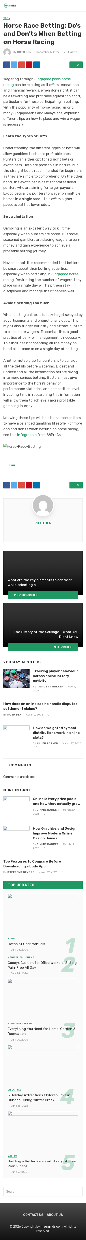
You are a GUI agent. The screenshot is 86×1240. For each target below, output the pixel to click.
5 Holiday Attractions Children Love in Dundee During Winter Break (39, 1097)
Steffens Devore (20, 872)
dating (12, 1156)
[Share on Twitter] (14, 64)
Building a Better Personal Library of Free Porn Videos (42, 1163)
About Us (55, 1215)
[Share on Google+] (21, 64)
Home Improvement (21, 1023)
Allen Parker (47, 743)
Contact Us (33, 1215)
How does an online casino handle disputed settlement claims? (40, 706)
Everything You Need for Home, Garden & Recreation (42, 1031)
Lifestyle (14, 1090)
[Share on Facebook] (6, 64)
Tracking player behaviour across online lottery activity (55, 676)
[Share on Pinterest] (29, 64)
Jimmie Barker (48, 809)
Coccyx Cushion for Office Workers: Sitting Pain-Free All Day (42, 965)
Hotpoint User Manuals (26, 944)
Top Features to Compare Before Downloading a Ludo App (32, 863)
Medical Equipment (21, 957)
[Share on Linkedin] (36, 64)
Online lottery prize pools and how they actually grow (56, 801)
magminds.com (52, 1227)
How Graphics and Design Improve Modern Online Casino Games (55, 833)
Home (11, 939)
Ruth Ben (24, 52)
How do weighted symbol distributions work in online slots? (56, 733)
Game (6, 18)
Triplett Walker (50, 686)
